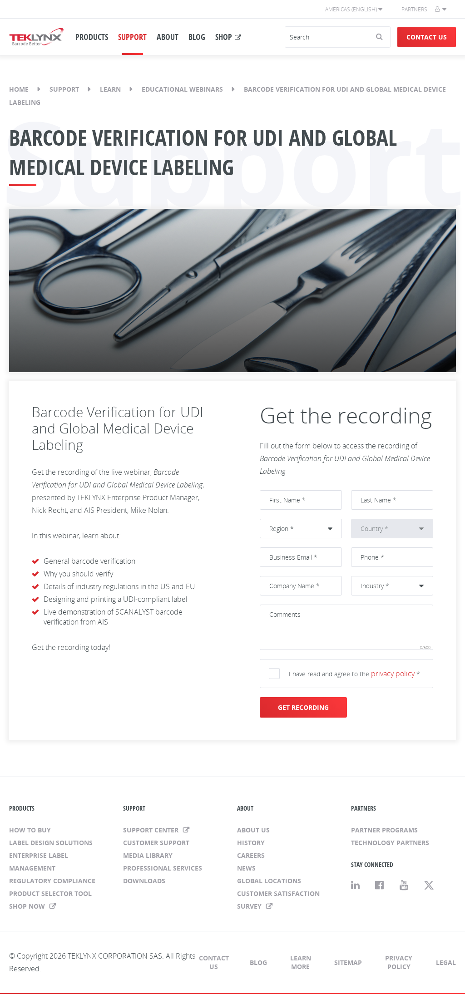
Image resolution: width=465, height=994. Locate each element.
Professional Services (162, 868)
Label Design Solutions (51, 842)
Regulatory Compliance (52, 880)
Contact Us (426, 37)
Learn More (300, 962)
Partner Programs (384, 830)
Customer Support (156, 842)
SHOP (223, 36)
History (251, 842)
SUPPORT (132, 36)
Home (19, 89)
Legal (446, 962)
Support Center (151, 830)
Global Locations (269, 880)
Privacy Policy (398, 962)
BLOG (196, 36)
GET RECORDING (303, 707)
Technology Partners (390, 842)
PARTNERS (363, 808)
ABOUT (167, 36)
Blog (258, 962)
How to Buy (30, 830)
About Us (253, 830)
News (246, 868)
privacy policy (393, 674)
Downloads (144, 880)
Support (64, 89)
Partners (414, 9)
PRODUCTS (91, 36)
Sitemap (348, 962)
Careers (251, 855)
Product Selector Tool (50, 893)
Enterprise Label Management (38, 861)
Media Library (148, 855)
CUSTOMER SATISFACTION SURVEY (278, 899)
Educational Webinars (182, 89)
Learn (110, 89)
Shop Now (28, 906)
